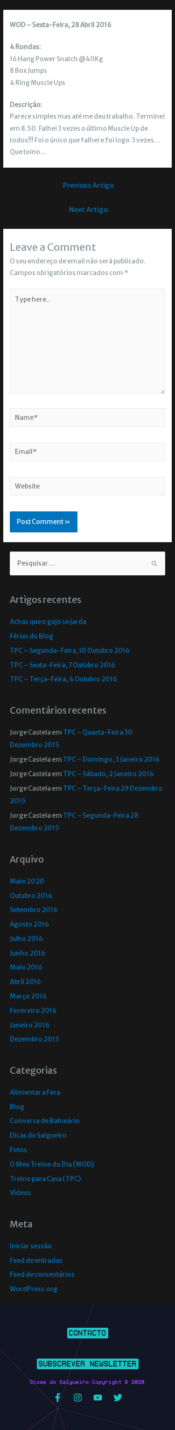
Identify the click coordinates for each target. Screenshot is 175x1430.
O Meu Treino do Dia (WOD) (52, 1164)
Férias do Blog (31, 636)
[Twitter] (117, 1398)
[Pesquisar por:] (87, 563)
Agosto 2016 (29, 924)
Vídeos (20, 1193)
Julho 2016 (26, 939)
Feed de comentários (42, 1275)
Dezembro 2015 (34, 1039)
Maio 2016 (26, 967)
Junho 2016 (27, 953)
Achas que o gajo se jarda (48, 622)
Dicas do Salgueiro (38, 1136)
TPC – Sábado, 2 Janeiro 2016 (108, 774)
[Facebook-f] (57, 1398)
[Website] (87, 488)
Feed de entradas (36, 1261)
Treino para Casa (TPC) (45, 1179)
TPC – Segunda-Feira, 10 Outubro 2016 (70, 651)
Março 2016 (28, 996)
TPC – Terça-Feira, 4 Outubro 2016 (63, 679)
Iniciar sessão (31, 1246)
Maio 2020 (27, 881)
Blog (17, 1107)
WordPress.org (33, 1289)
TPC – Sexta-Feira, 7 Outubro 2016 (62, 665)
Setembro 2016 (33, 910)
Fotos (18, 1150)
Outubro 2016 (31, 896)
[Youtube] (97, 1398)
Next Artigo (88, 209)
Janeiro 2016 (29, 1025)
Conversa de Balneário (45, 1121)
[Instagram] (77, 1398)
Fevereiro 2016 (33, 1011)
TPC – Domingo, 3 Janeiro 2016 (111, 760)
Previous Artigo (88, 185)
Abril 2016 (25, 982)
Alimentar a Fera (35, 1093)
